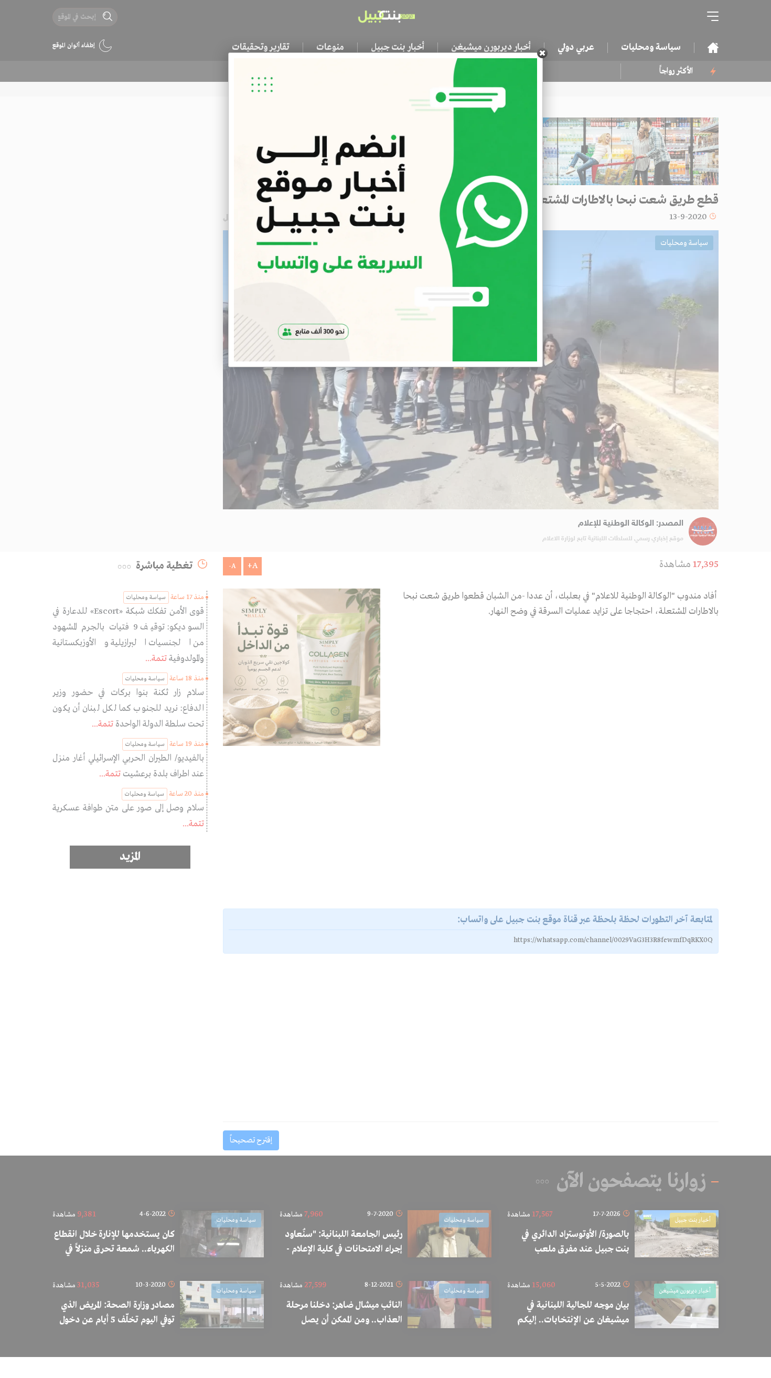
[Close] (542, 53)
